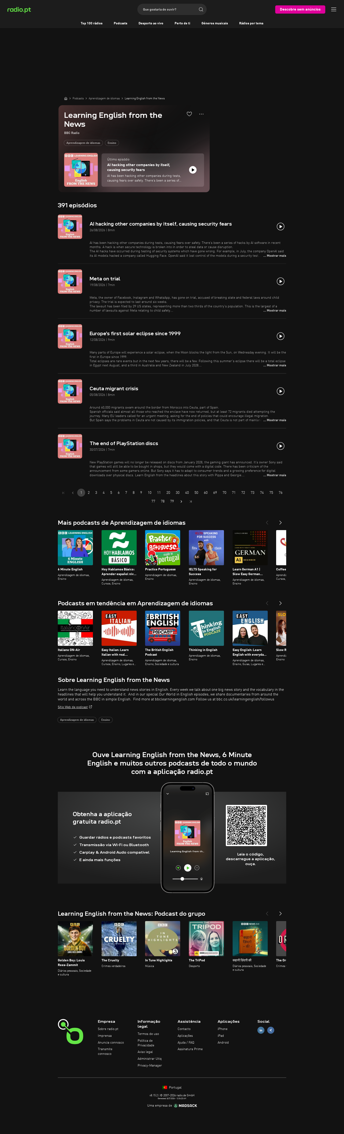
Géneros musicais (214, 23)
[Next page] (181, 501)
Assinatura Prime (190, 1049)
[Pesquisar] (201, 9)
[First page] (63, 493)
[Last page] (190, 501)
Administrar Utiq (150, 1058)
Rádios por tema (251, 23)
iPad (221, 1035)
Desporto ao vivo (151, 23)
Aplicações (185, 1035)
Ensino (112, 143)
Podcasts (120, 23)
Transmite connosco (105, 1052)
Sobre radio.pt (108, 1029)
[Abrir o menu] (334, 9)
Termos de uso (148, 1034)
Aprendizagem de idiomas (83, 143)
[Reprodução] (193, 170)
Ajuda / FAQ (186, 1042)
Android (223, 1042)
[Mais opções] (201, 114)
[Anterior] (267, 520)
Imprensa (105, 1035)
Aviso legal (145, 1052)
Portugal (175, 1087)
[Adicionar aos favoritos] (189, 114)
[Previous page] (73, 493)
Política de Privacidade (146, 1043)
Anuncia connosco (111, 1042)
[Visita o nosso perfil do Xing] (271, 1030)
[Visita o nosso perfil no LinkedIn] (261, 1030)
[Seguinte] (280, 520)
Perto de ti (182, 23)
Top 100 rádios (91, 23)
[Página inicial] (66, 98)
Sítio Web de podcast (73, 707)
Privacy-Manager (150, 1065)
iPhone (222, 1029)
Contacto (184, 1029)
